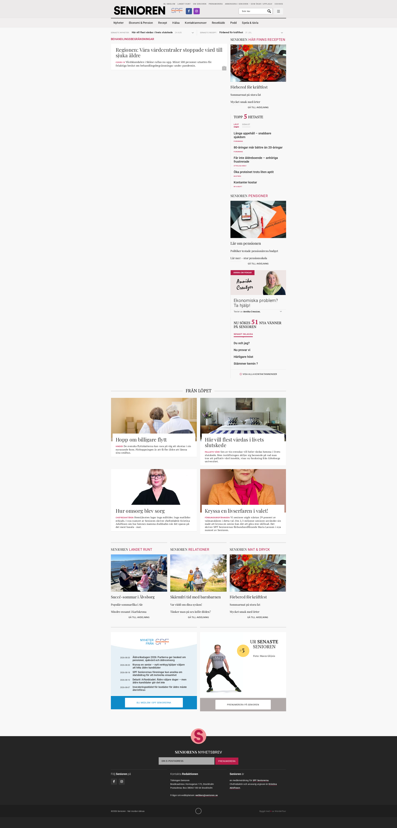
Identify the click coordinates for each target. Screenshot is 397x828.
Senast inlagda (243, 334)
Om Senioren (199, 4)
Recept (162, 22)
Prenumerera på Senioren (243, 704)
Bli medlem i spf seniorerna (154, 702)
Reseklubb (218, 22)
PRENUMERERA (216, 4)
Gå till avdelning (258, 107)
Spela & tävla (250, 22)
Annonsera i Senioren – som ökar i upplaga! (248, 4)
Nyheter (119, 22)
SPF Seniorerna (261, 780)
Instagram (197, 11)
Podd (233, 22)
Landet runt (184, 4)
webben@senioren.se (206, 795)
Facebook (189, 11)
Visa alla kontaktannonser (260, 374)
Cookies (279, 4)
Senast (246, 124)
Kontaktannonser (196, 22)
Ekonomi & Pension (141, 22)
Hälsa (176, 22)
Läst (236, 124)
